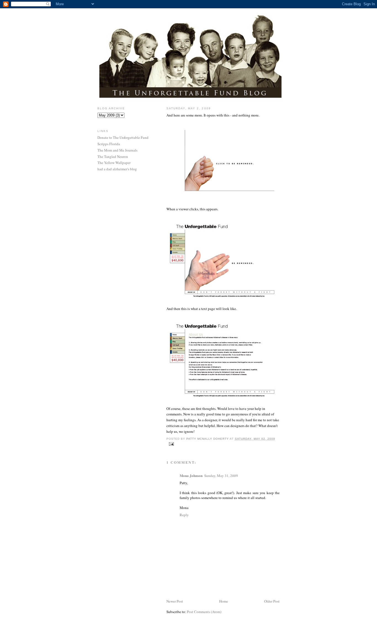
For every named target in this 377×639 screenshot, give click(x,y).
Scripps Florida (108, 143)
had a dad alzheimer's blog (117, 168)
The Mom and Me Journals (117, 150)
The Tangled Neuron (112, 156)
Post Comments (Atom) (204, 611)
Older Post (272, 601)
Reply (184, 514)
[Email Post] (171, 443)
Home (223, 601)
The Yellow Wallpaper (114, 162)
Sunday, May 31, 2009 (221, 475)
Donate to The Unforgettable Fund (122, 137)
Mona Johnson (191, 475)
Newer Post (174, 601)
